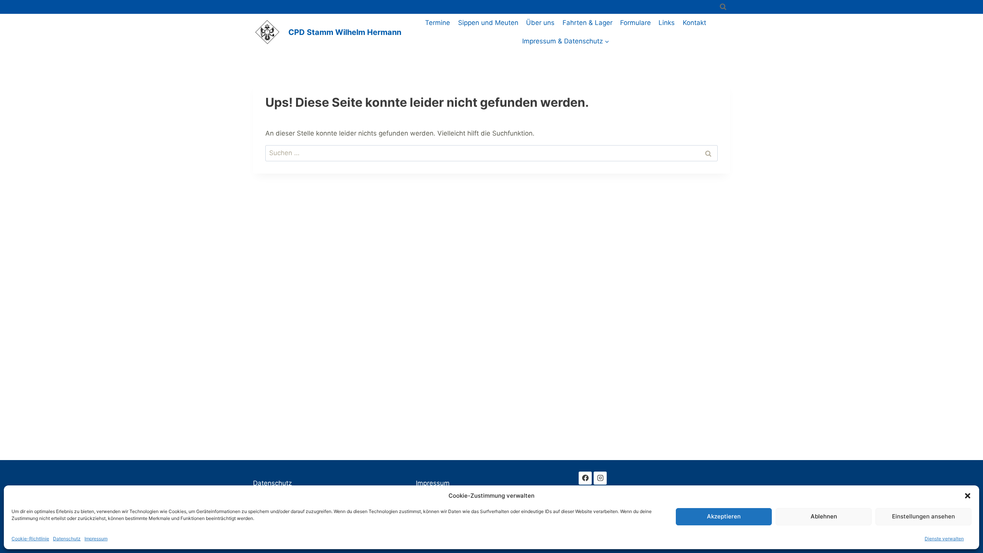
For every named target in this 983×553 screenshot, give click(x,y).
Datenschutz (67, 538)
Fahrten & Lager (587, 22)
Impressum (96, 538)
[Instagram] (600, 478)
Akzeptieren (724, 516)
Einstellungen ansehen (923, 516)
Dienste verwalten (944, 538)
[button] (967, 496)
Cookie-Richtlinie (30, 538)
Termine (437, 22)
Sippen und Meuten (488, 22)
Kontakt (694, 22)
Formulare (635, 22)
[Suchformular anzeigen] (723, 7)
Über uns (540, 22)
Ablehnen (824, 516)
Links (667, 22)
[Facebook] (585, 478)
